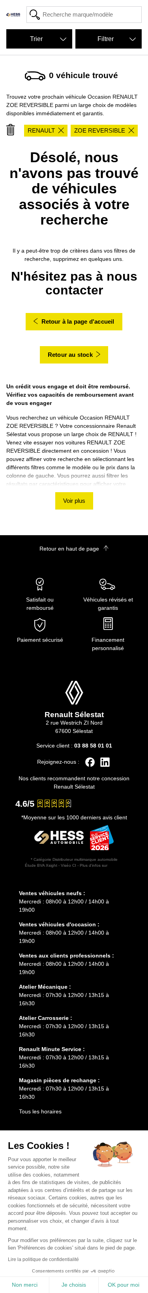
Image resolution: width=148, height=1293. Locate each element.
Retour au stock (70, 354)
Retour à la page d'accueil (77, 321)
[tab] (74, 882)
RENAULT (41, 130)
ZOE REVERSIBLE (99, 130)
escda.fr (116, 865)
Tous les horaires (40, 1111)
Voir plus (74, 500)
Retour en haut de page (70, 548)
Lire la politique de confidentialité (43, 1259)
